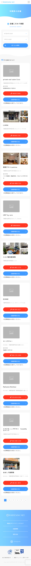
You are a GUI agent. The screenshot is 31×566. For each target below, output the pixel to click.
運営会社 (15, 534)
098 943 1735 (16, 135)
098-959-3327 (16, 309)
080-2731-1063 (16, 355)
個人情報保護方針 (6, 557)
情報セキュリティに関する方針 (21, 557)
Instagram (17, 541)
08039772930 (16, 93)
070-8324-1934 (16, 397)
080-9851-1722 (16, 267)
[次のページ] (25, 500)
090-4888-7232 (16, 183)
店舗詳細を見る (15, 99)
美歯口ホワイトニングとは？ (15, 523)
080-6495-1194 (16, 441)
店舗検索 (15, 529)
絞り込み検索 (15, 45)
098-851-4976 (16, 483)
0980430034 (16, 225)
